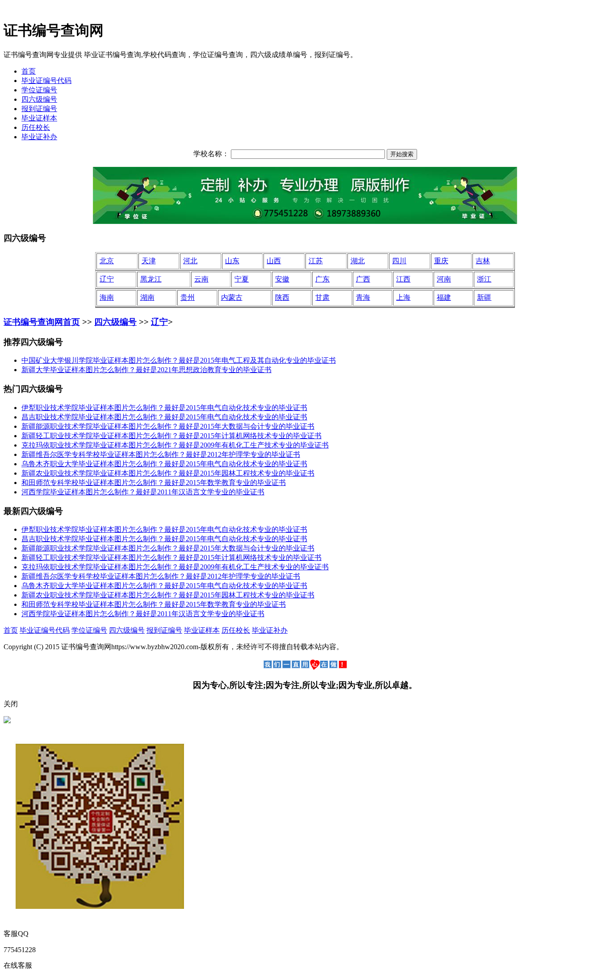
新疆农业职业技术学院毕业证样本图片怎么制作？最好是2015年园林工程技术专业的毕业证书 (167, 473)
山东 (232, 261)
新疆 (484, 297)
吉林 (483, 261)
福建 (444, 297)
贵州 (187, 297)
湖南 (147, 297)
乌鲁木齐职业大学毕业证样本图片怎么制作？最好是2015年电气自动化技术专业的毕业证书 (164, 464)
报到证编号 (39, 108)
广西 (363, 279)
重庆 (441, 261)
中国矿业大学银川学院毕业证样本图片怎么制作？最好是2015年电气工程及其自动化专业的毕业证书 (178, 360)
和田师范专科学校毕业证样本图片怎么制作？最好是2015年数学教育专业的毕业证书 (153, 482)
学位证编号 (39, 90)
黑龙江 (151, 279)
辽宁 (107, 279)
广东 (322, 279)
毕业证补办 (39, 137)
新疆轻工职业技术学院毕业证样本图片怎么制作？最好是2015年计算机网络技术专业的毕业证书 (171, 435)
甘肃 (322, 297)
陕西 (282, 297)
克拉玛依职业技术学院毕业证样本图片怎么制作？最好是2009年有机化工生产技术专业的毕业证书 (175, 445)
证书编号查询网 (33, 322)
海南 (107, 297)
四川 (399, 261)
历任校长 (35, 127)
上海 (403, 297)
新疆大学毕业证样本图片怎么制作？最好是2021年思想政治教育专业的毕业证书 (146, 369)
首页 (28, 71)
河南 (444, 279)
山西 (274, 261)
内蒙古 (231, 297)
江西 (403, 279)
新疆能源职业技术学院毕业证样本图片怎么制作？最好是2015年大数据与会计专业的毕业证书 (167, 426)
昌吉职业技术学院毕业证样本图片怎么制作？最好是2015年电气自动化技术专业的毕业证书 (164, 417)
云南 (201, 279)
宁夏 (241, 279)
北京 (107, 261)
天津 (149, 261)
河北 (190, 261)
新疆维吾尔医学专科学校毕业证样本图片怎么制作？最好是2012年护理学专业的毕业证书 (160, 454)
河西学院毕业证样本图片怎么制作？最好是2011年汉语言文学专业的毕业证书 (142, 492)
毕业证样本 (39, 118)
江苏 (316, 261)
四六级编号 (39, 99)
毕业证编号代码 (46, 80)
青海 (363, 297)
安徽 (282, 279)
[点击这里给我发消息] (7, 721)
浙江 (484, 279)
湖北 (358, 261)
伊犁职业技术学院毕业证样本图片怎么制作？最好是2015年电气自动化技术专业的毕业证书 (164, 407)
